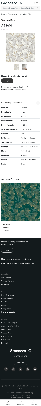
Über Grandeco (7, 295)
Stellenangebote (8, 312)
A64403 (6, 227)
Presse (4, 305)
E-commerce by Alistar (20, 398)
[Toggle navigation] (37, 3)
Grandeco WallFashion (10, 326)
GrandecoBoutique (9, 323)
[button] (20, 103)
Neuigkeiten (6, 308)
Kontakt (20, 362)
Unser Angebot (7, 298)
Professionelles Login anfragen (13, 89)
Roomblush (6, 343)
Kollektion (5, 284)
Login (7, 250)
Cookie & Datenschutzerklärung (20, 393)
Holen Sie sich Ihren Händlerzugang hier (17, 263)
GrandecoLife (7, 329)
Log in (7, 81)
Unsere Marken (7, 281)
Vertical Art (12, 14)
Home (3, 14)
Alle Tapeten (6, 277)
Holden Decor (7, 336)
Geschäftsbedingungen (20, 395)
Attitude (23, 14)
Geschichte (5, 302)
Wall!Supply (6, 340)
